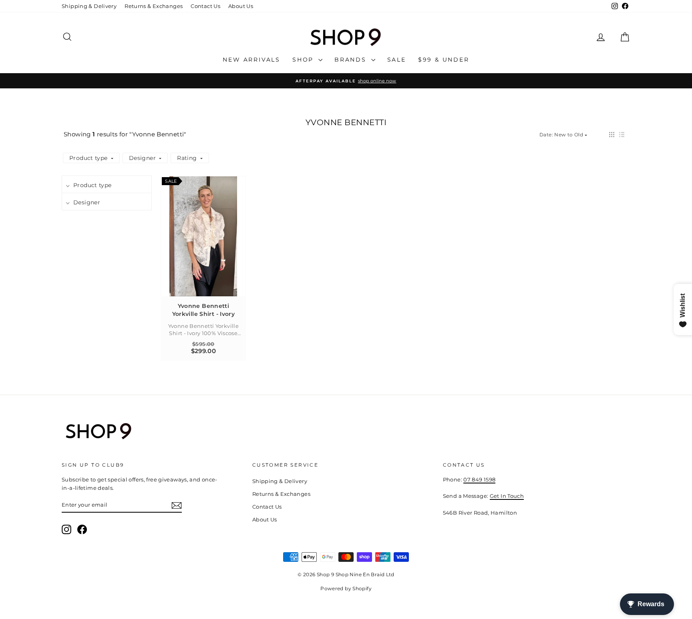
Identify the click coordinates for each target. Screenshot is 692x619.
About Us (240, 6)
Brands (351, 59)
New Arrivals (251, 59)
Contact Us (205, 6)
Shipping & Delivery (89, 6)
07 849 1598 (479, 479)
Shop (304, 59)
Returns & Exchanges (154, 6)
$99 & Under (443, 59)
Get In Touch (507, 496)
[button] (612, 134)
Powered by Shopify (346, 588)
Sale (396, 59)
